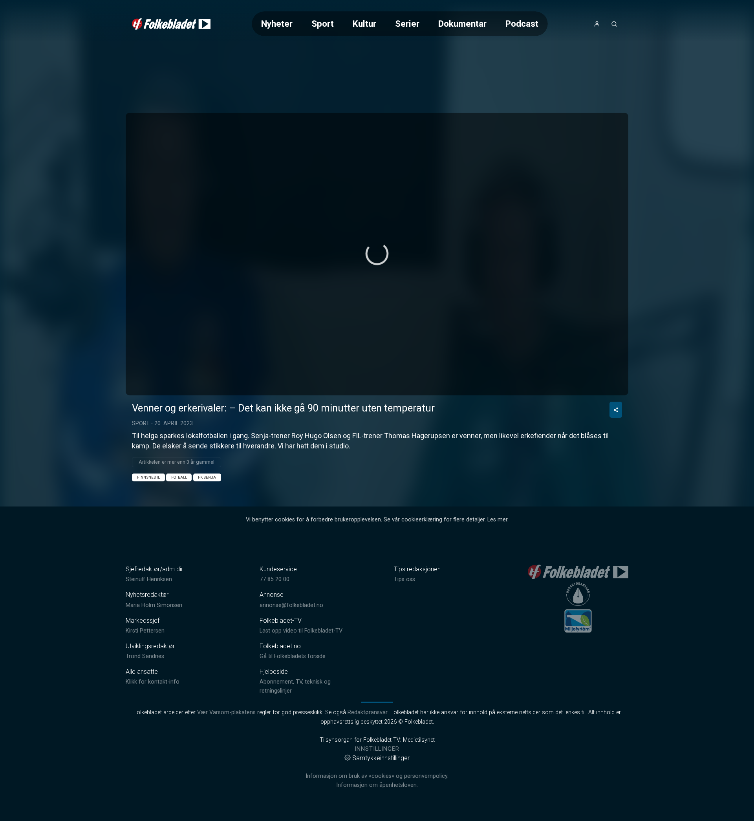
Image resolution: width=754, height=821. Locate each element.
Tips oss (404, 579)
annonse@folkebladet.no (291, 605)
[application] (377, 254)
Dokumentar (462, 23)
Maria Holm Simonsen (154, 605)
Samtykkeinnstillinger (381, 758)
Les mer (497, 519)
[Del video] (615, 410)
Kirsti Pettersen (145, 630)
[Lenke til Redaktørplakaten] (578, 594)
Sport (322, 23)
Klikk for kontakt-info (152, 681)
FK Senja (207, 477)
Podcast (521, 23)
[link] (171, 24)
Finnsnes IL (148, 477)
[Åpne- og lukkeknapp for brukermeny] (597, 24)
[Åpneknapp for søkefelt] (614, 24)
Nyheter (277, 23)
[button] (377, 253)
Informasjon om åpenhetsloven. (377, 785)
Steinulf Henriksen (149, 579)
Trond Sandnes (145, 656)
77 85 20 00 (274, 579)
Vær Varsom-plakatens (226, 712)
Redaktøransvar (368, 712)
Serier (407, 23)
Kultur (364, 23)
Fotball (179, 477)
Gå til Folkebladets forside (293, 656)
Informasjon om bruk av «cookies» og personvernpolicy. (377, 776)
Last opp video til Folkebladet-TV (301, 630)
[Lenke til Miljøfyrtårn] (578, 621)
